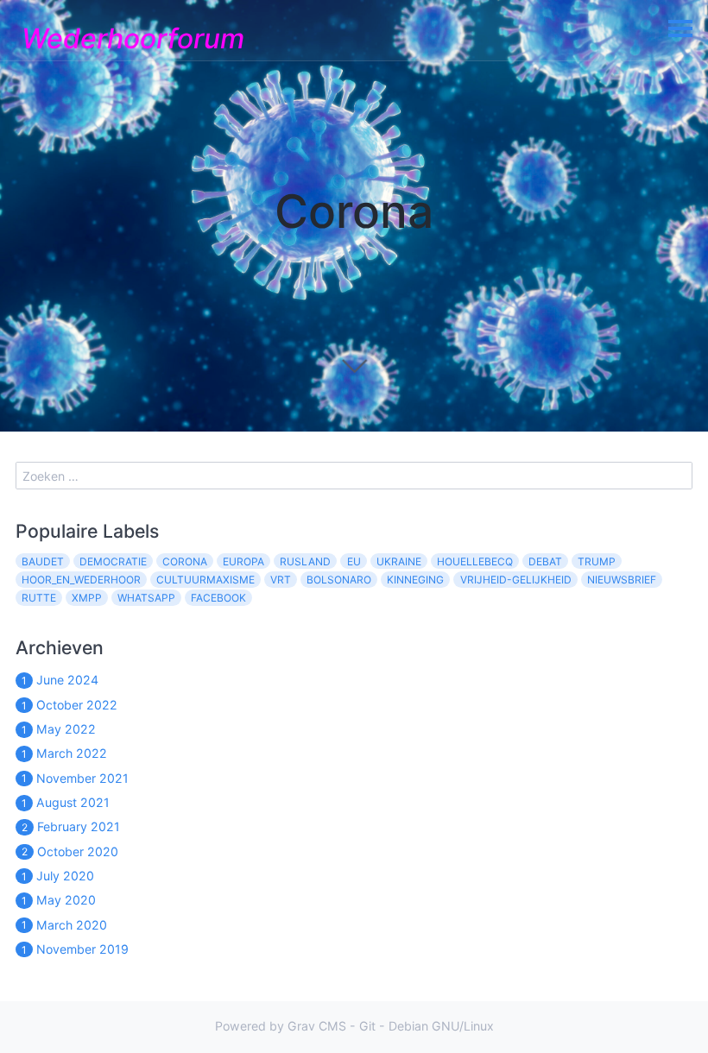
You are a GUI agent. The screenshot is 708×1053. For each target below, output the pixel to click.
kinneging (415, 579)
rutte (39, 597)
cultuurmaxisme (205, 579)
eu (354, 561)
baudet (43, 561)
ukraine (398, 561)
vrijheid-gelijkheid (516, 579)
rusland (305, 561)
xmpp (87, 597)
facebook (218, 597)
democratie (113, 561)
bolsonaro (339, 579)
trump (597, 561)
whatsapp (146, 597)
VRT (280, 579)
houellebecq (475, 561)
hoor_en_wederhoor (81, 579)
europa (243, 561)
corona (184, 561)
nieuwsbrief (621, 579)
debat (545, 561)
